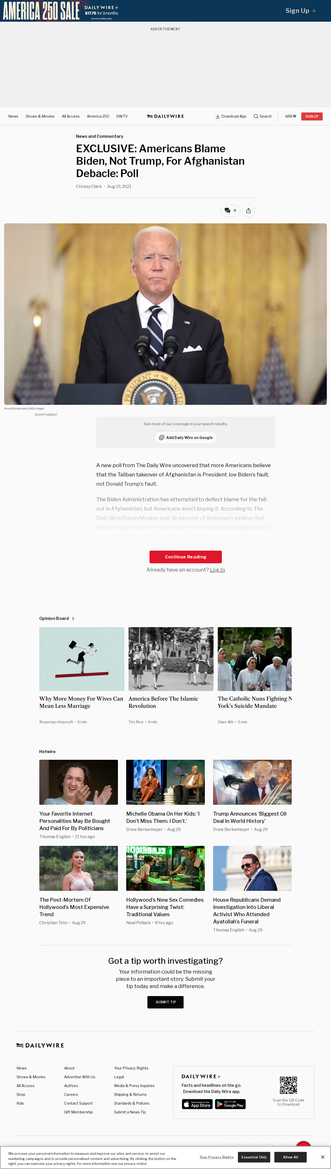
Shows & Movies (40, 116)
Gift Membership (78, 1112)
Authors (71, 1085)
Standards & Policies (131, 1103)
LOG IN (290, 116)
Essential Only (254, 1157)
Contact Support (78, 1103)
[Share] (248, 210)
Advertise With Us (79, 1077)
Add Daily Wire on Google (189, 437)
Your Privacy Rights (131, 1068)
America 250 (98, 116)
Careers (71, 1094)
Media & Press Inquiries (134, 1085)
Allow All (290, 1157)
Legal (119, 1077)
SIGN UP (312, 116)
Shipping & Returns (130, 1094)
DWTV (122, 116)
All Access (71, 116)
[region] (165, 1157)
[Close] (322, 1157)
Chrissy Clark (89, 186)
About (69, 1068)
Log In (217, 570)
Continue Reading (185, 556)
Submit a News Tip (130, 1112)
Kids (20, 1103)
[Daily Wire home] (165, 116)
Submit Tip (166, 1002)
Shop (21, 1094)
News (13, 116)
